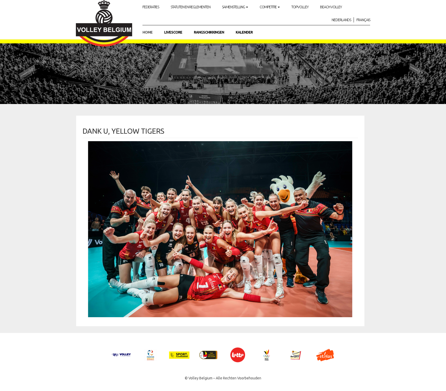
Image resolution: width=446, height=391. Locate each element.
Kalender (244, 32)
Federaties (150, 7)
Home (147, 32)
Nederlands (341, 20)
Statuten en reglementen (190, 7)
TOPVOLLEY (299, 7)
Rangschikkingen (209, 32)
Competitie (268, 7)
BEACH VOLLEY (331, 7)
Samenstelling (233, 7)
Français (363, 20)
